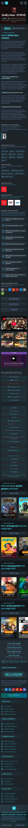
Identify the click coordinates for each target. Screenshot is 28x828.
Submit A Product (8, 778)
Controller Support (8, 176)
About (8, 28)
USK (6, 127)
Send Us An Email (8, 764)
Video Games (16, 661)
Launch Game (14, 393)
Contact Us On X (8, 766)
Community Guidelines (10, 793)
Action (21, 154)
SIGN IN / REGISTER (25, 3)
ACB (16, 127)
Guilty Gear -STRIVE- (17, 285)
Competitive (21, 151)
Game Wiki (14, 380)
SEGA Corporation (14, 198)
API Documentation (9, 801)
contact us (22, 215)
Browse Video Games (9, 741)
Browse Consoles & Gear (10, 749)
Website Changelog (9, 729)
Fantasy (13, 157)
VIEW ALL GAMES (14, 493)
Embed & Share (15, 400)
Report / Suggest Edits (14, 396)
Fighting (6, 151)
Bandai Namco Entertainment (18, 475)
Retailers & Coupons (9, 709)
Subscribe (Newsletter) (10, 714)
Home (6, 661)
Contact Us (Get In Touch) (10, 761)
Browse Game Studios (9, 746)
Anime (5, 154)
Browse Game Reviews (10, 751)
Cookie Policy (21, 816)
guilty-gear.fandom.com (13, 455)
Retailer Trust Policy (9, 796)
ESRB (19, 126)
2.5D (5, 160)
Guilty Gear (14, 417)
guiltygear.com (13, 447)
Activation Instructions (14, 390)
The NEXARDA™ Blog (9, 723)
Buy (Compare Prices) (15, 387)
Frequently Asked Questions (12, 215)
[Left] (2, 28)
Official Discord (15, 383)
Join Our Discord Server (10, 769)
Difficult (21, 157)
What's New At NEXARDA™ (10, 726)
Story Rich (13, 154)
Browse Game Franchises (10, 743)
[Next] (25, 507)
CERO (10, 127)
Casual (5, 157)
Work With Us (7, 781)
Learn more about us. (17, 685)
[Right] (26, 28)
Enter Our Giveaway (9, 731)
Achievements (20, 173)
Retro (13, 151)
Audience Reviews (19, 28)
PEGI (2, 127)
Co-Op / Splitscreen (8, 173)
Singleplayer (6, 170)
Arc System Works (12, 184)
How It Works (7, 706)
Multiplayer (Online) (18, 170)
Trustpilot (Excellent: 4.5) (10, 798)
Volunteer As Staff (8, 784)
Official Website (15, 377)
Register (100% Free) (9, 711)
